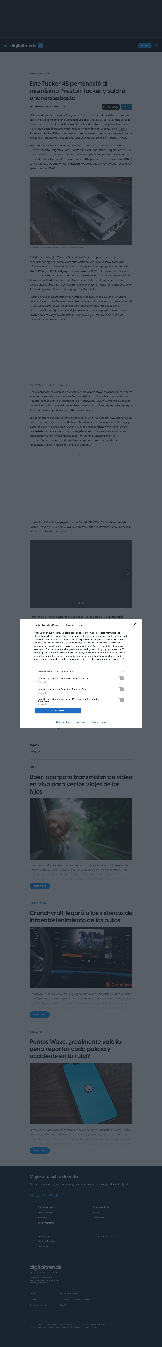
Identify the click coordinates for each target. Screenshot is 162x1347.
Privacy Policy (99, 722)
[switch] (120, 678)
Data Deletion (63, 722)
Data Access (81, 722)
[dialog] (81, 673)
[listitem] (81, 671)
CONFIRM (58, 711)
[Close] (136, 625)
